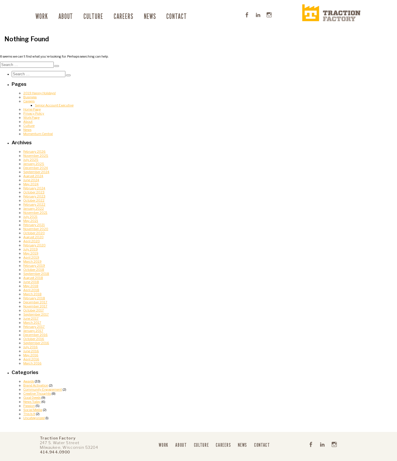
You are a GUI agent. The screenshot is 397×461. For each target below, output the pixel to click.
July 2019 (30, 249)
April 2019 (31, 257)
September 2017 (36, 314)
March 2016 (32, 363)
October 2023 (33, 192)
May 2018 (30, 286)
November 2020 (35, 229)
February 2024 (34, 188)
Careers (123, 16)
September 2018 (36, 274)
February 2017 (34, 327)
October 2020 (34, 233)
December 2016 (35, 335)
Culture (93, 16)
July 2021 (30, 217)
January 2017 (33, 331)
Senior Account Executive (54, 105)
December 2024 (35, 168)
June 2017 (31, 318)
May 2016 (30, 355)
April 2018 (31, 290)
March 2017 (32, 323)
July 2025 (30, 160)
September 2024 (36, 172)
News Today (32, 402)
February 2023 (34, 196)
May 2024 (31, 184)
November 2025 (35, 156)
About (65, 16)
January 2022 (33, 209)
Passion (29, 406)
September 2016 (36, 343)
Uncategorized (34, 418)
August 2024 (33, 176)
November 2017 (35, 306)
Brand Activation (35, 385)
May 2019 (30, 253)
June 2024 (31, 180)
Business (30, 97)
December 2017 (35, 302)
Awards (28, 381)
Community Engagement (42, 389)
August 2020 (33, 237)
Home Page (32, 109)
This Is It (29, 414)
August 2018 (33, 278)
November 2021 (35, 213)
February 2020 (34, 245)
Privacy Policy (33, 113)
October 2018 (33, 270)
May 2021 (30, 221)
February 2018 (34, 298)
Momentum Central (38, 134)
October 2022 (33, 200)
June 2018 (31, 282)
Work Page (31, 117)
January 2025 (33, 164)
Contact (176, 16)
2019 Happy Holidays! (39, 93)
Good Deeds (32, 398)
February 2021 (34, 225)
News (150, 16)
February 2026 (34, 151)
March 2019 (32, 261)
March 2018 (32, 294)
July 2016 (30, 347)
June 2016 (31, 351)
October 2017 (33, 310)
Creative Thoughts (37, 393)
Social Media (32, 410)
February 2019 (34, 266)
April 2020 (31, 241)
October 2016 (33, 339)
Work (41, 16)
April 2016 (31, 359)
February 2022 (34, 204)
